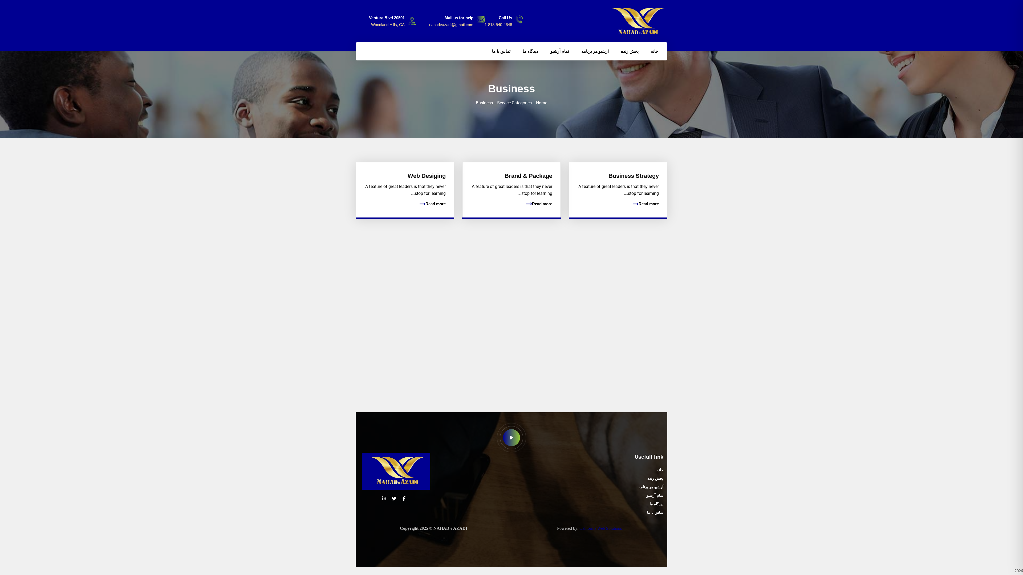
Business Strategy (633, 175)
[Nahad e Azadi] (638, 21)
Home (541, 102)
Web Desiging (427, 175)
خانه (660, 470)
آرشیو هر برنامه (651, 487)
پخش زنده (655, 478)
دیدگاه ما (656, 504)
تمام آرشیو (655, 496)
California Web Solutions (600, 528)
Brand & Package (528, 175)
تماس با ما (655, 513)
